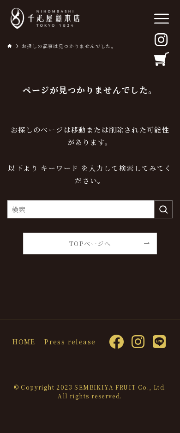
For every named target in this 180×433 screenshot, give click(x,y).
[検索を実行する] (163, 209)
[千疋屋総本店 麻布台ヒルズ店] (45, 18)
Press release (70, 341)
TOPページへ (90, 243)
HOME (24, 341)
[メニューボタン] (161, 18)
